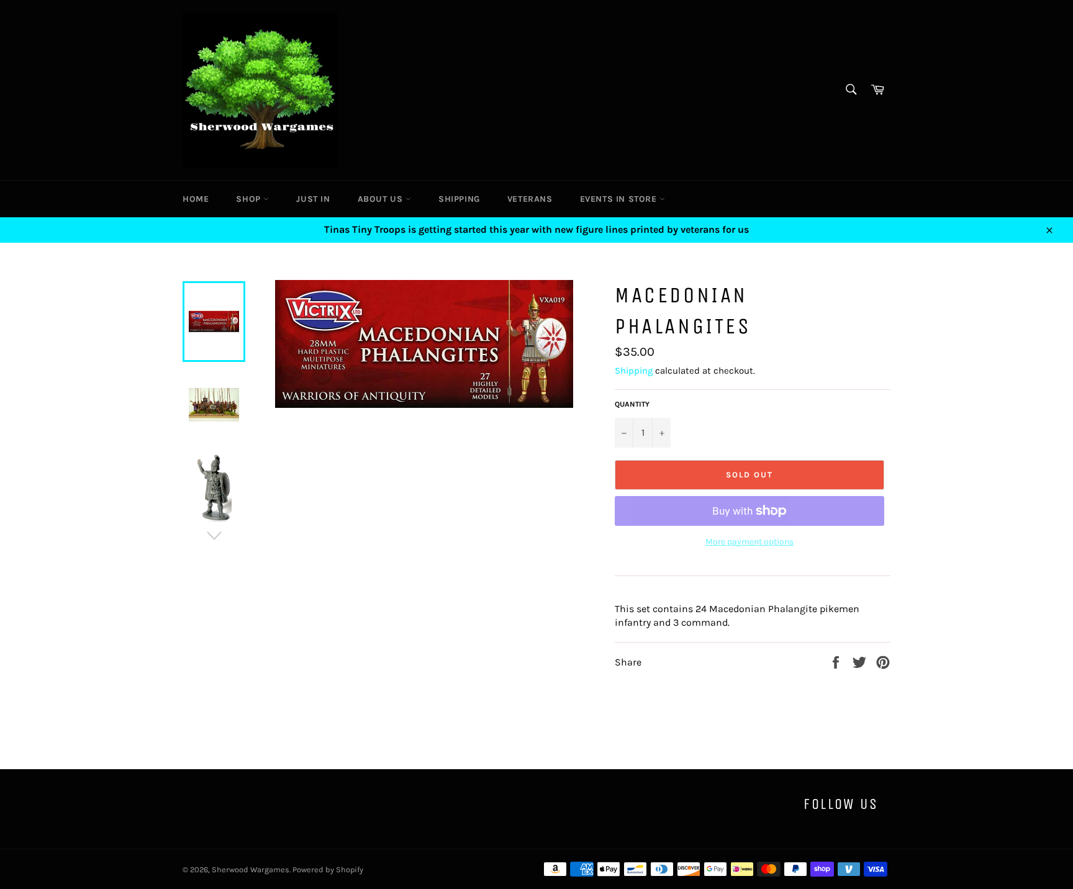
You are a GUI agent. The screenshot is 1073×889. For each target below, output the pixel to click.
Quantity (632, 404)
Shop (249, 199)
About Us (381, 199)
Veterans (530, 199)
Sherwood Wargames (250, 869)
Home (196, 199)
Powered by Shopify (327, 869)
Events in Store (620, 199)
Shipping (459, 199)
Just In (313, 199)
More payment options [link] (749, 541)
